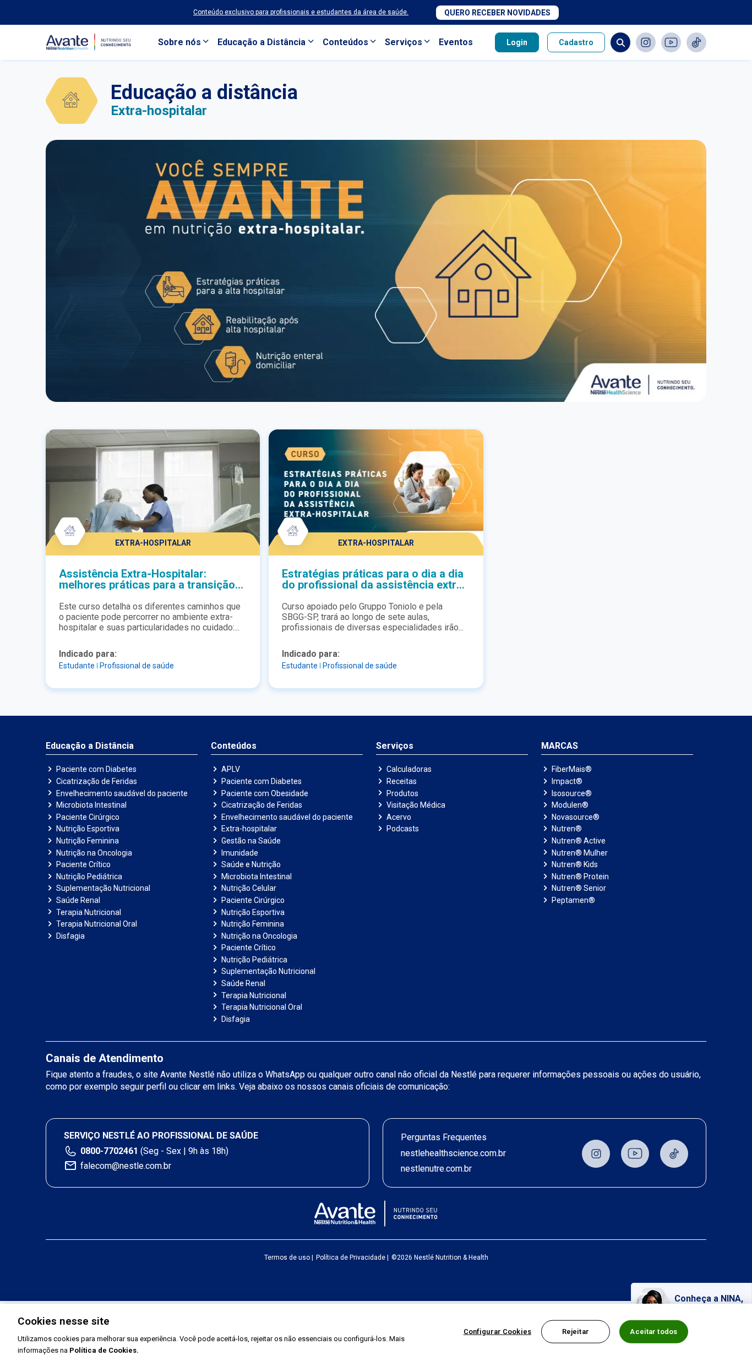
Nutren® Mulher (580, 852)
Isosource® (572, 793)
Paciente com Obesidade (264, 793)
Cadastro (576, 42)
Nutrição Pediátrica (89, 876)
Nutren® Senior (579, 888)
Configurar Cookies (497, 1331)
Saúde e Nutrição (251, 864)
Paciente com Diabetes (96, 769)
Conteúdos (345, 42)
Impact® (567, 781)
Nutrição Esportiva (87, 828)
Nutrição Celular (248, 888)
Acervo (398, 817)
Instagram (646, 42)
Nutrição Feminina (87, 840)
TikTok (696, 42)
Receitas (401, 781)
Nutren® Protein (580, 876)
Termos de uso (287, 1257)
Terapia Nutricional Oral (96, 923)
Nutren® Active (579, 840)
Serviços (403, 42)
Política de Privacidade (350, 1257)
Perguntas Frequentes (444, 1137)
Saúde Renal (78, 900)
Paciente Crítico (83, 864)
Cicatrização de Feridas (96, 781)
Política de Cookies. (104, 1350)
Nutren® (567, 828)
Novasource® (576, 817)
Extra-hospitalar (249, 828)
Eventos (456, 42)
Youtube (671, 42)
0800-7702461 (109, 1151)
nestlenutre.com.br (436, 1168)
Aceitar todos (653, 1331)
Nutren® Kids (575, 864)
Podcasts (402, 828)
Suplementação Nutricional (103, 888)
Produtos (402, 793)
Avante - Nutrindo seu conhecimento (91, 43)
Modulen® (570, 805)
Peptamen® (573, 900)
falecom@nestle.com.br (125, 1166)
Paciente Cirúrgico (87, 817)
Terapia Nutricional (88, 912)
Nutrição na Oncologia (94, 852)
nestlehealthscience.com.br (453, 1153)
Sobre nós (179, 42)
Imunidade (239, 852)
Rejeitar (575, 1331)
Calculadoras (409, 769)
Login (516, 42)
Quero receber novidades (497, 12)
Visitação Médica (415, 805)
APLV (230, 769)
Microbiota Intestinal (91, 805)
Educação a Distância (261, 42)
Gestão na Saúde (251, 840)
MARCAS (559, 746)
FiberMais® (572, 769)
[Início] (376, 1213)
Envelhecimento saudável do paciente (122, 793)
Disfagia (70, 936)
